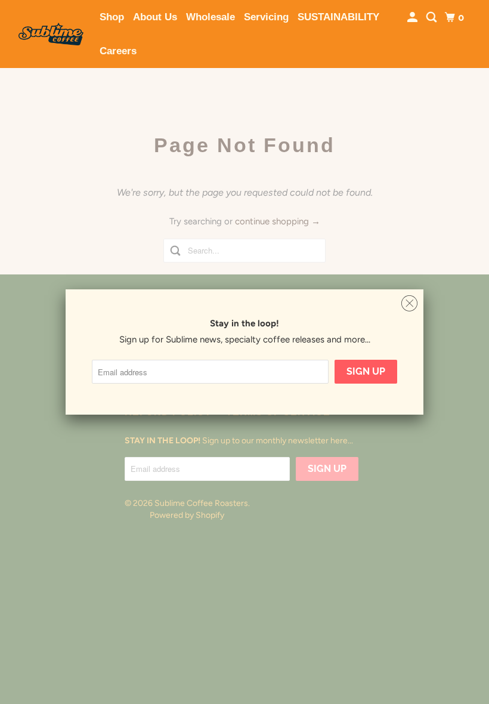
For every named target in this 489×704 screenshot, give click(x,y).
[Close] (409, 303)
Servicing (266, 17)
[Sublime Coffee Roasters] (51, 34)
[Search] (432, 17)
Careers (118, 51)
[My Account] (413, 17)
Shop (112, 17)
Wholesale (210, 17)
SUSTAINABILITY (338, 17)
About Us (155, 17)
